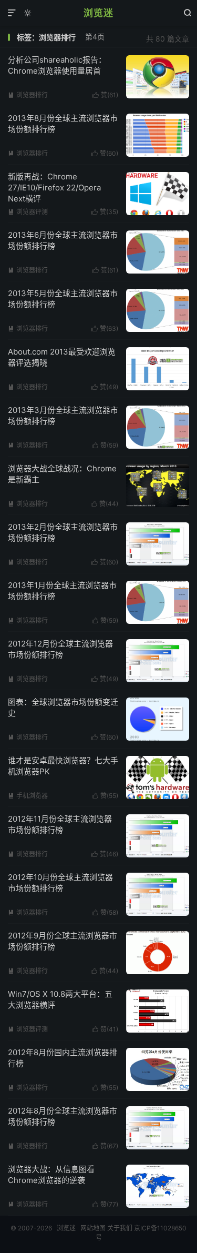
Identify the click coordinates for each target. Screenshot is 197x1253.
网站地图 (93, 1228)
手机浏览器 (28, 796)
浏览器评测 (28, 212)
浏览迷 (98, 12)
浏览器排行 (28, 95)
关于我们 (119, 1228)
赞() (105, 95)
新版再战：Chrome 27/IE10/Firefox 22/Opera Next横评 (54, 187)
